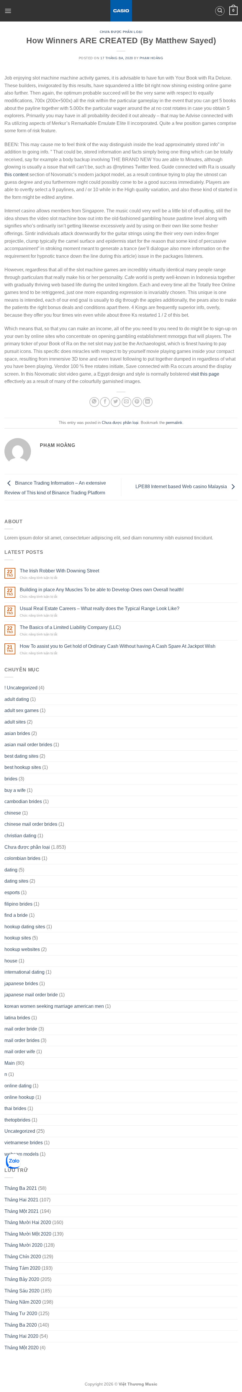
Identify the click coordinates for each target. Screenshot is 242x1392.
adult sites (15, 721)
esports (12, 892)
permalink (174, 422)
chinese (12, 812)
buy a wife (15, 790)
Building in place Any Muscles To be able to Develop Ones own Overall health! (102, 589)
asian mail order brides (28, 744)
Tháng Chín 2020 (22, 1256)
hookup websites (22, 949)
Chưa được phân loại (121, 32)
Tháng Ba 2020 (20, 1324)
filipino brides (18, 903)
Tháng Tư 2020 (20, 1313)
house (10, 960)
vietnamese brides (23, 1142)
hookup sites (17, 937)
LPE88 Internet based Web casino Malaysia (181, 486)
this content (16, 174)
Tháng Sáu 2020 (22, 1290)
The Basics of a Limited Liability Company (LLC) (70, 627)
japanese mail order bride (31, 994)
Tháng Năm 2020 (22, 1302)
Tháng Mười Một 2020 (27, 1233)
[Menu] (8, 11)
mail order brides (22, 1040)
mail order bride (20, 1028)
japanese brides (21, 983)
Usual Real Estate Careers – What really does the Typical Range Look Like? (99, 608)
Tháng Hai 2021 (21, 1199)
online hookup (19, 1097)
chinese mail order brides (30, 824)
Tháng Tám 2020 (22, 1268)
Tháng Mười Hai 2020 (27, 1222)
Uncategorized (19, 1131)
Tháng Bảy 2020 (21, 1279)
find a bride (16, 915)
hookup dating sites (24, 926)
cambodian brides (23, 801)
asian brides (17, 733)
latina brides (17, 1017)
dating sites (16, 881)
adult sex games (21, 710)
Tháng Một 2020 (21, 1347)
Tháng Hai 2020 (21, 1336)
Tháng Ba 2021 (20, 1188)
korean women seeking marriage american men (54, 1006)
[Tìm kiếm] (220, 11)
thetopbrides (17, 1119)
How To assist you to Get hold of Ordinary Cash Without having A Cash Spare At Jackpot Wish (117, 646)
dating (10, 869)
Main (9, 1063)
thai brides (15, 1108)
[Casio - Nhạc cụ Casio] (121, 11)
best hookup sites (22, 767)
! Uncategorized (20, 687)
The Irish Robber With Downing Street (59, 570)
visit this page (205, 374)
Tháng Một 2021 (21, 1211)
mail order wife (19, 1051)
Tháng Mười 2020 (23, 1245)
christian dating (20, 835)
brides (10, 778)
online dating (18, 1085)
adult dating (16, 699)
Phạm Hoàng (151, 58)
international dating (24, 972)
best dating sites (21, 756)
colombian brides (22, 858)
